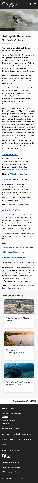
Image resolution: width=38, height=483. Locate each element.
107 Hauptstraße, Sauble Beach (13, 252)
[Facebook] (4, 456)
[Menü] (34, 4)
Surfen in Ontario (10, 154)
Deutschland (26, 434)
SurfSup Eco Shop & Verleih (15, 180)
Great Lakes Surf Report (19, 170)
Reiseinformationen (8, 420)
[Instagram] (8, 456)
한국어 (9, 434)
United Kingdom (8, 439)
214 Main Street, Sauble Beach (13, 248)
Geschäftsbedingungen (9, 462)
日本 (4, 434)
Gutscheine (6, 423)
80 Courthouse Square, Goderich (17, 204)
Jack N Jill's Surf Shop (12, 210)
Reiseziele (5, 416)
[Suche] (30, 4)
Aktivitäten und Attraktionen (11, 413)
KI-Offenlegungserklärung (10, 472)
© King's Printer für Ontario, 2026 (13, 478)
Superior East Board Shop (14, 258)
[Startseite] (10, 4)
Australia (27, 439)
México (4, 444)
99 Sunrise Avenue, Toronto (19, 174)
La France (19, 439)
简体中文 (17, 434)
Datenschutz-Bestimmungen (11, 467)
